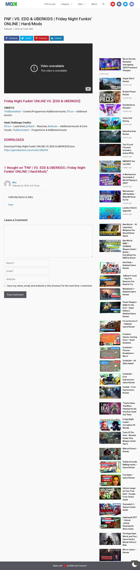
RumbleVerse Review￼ (129, 106)
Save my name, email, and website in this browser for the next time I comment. (49, 285)
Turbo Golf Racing (127, 119)
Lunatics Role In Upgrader (130, 209)
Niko (14, 182)
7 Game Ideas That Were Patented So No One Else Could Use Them (129, 409)
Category (65, 4)
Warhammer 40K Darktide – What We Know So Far (129, 195)
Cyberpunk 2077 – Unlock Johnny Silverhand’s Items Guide (130, 523)
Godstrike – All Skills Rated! (129, 362)
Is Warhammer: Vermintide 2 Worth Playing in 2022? (130, 178)
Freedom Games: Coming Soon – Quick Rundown (130, 338)
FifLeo (70, 111)
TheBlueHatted (12, 111)
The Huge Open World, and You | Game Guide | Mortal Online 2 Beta (130, 539)
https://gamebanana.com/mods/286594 (26, 150)
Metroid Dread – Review (130, 450)
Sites (80, 4)
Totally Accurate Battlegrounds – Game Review (130, 465)
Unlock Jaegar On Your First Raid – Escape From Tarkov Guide (129, 494)
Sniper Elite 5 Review (128, 79)
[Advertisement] (118, 33)
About (94, 4)
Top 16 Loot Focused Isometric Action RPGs (128, 148)
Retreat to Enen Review (129, 132)
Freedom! (82, 566)
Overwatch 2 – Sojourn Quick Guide (129, 507)
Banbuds (52, 126)
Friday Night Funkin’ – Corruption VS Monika (129, 423)
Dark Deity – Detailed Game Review (129, 265)
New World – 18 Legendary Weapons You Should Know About (130, 230)
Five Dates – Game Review (129, 476)
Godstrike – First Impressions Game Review (129, 378)
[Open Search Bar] (103, 4)
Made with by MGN (63, 566)
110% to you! (50, 4)
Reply (10, 204)
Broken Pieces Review (129, 93)
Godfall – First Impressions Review (129, 390)
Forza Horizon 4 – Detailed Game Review (130, 324)
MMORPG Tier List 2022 (129, 162)
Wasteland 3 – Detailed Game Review (129, 292)
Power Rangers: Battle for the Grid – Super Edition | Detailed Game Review (130, 309)
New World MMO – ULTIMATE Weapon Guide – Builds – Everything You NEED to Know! (130, 249)
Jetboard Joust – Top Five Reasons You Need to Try (130, 280)
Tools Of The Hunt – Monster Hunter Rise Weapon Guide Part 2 (129, 438)
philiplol (30, 126)
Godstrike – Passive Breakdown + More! (128, 351)
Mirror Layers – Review (130, 551)
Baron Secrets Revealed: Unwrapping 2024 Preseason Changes (130, 65)
